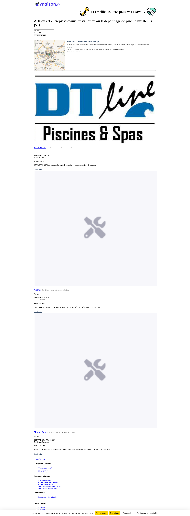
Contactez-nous (43, 472)
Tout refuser (114, 513)
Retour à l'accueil (40, 459)
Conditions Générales (45, 484)
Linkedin (41, 509)
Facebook (41, 507)
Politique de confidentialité (47, 488)
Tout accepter (101, 513)
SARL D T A (40, 148)
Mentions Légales (44, 480)
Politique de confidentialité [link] (147, 513)
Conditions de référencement (48, 482)
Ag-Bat (37, 290)
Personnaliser (128, 513)
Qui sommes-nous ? (45, 468)
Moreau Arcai (40, 432)
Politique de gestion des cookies (49, 486)
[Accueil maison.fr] (95, 4)
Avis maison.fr (43, 470)
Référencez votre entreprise (47, 497)
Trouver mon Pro (40, 35)
